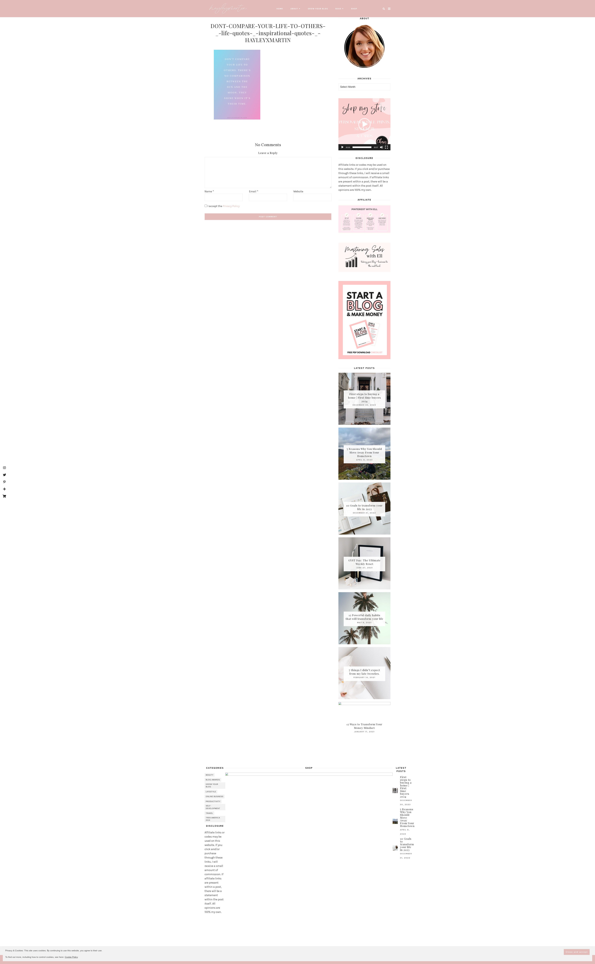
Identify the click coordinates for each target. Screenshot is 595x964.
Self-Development (213, 807)
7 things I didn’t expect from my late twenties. (364, 671)
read (338, 9)
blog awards (213, 780)
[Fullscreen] (386, 147)
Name (209, 191)
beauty (209, 775)
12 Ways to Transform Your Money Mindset (364, 726)
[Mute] (381, 147)
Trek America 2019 (213, 819)
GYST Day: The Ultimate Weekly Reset (364, 562)
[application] (364, 124)
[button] (364, 124)
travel (209, 813)
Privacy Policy (231, 206)
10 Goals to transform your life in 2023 (364, 507)
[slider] (362, 147)
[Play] (342, 147)
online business (214, 796)
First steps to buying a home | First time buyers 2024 (364, 397)
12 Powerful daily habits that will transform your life (364, 616)
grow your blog (318, 9)
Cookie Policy (71, 957)
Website (298, 191)
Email (253, 191)
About (294, 9)
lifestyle (211, 792)
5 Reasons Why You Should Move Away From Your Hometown (364, 452)
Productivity (213, 801)
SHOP (354, 9)
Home (280, 9)
